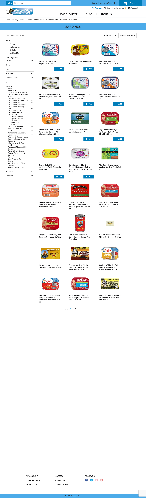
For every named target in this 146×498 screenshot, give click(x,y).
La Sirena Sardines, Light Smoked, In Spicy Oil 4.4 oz (50, 266)
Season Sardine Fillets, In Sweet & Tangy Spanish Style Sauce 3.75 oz (79, 267)
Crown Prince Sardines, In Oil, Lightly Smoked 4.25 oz (110, 236)
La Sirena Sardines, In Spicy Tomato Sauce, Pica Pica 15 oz (79, 237)
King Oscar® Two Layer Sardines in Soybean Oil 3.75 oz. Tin (108, 204)
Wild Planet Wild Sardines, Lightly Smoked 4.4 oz (80, 131)
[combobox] (9, 3)
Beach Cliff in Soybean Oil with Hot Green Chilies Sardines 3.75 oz (79, 97)
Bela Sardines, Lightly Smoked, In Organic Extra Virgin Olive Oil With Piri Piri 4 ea (80, 168)
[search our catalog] (15, 3)
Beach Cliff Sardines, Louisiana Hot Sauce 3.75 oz (109, 97)
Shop (8, 20)
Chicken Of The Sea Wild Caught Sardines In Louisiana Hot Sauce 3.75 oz (49, 299)
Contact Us (31, 485)
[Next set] (79, 308)
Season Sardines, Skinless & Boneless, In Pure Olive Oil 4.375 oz (110, 298)
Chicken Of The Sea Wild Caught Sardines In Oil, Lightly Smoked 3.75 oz (49, 132)
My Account (32, 476)
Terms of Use (61, 485)
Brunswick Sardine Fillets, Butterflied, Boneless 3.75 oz (50, 97)
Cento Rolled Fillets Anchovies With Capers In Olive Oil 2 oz (50, 167)
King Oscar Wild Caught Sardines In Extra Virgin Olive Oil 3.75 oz (108, 132)
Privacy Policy (62, 480)
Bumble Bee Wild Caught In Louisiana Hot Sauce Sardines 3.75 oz (50, 204)
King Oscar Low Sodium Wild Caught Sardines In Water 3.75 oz (79, 298)
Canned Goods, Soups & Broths (32, 20)
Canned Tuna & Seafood (57, 20)
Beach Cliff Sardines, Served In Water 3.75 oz (109, 62)
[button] (31, 61)
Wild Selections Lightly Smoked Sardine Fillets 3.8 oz (110, 167)
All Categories (12, 58)
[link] (86, 480)
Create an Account (107, 3)
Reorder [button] (98, 8)
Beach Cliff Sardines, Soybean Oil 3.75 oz (48, 62)
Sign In (94, 3)
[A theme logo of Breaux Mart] (19, 12)
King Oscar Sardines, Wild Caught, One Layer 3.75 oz (50, 236)
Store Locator (33, 480)
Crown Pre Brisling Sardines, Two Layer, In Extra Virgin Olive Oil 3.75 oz (79, 205)
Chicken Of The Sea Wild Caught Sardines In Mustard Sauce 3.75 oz (109, 267)
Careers (59, 476)
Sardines (73, 20)
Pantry (15, 20)
